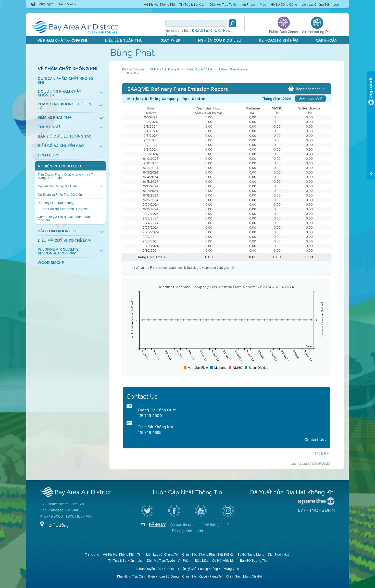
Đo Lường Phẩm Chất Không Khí (59, 93)
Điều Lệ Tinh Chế (204, 30)
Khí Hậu (223, 30)
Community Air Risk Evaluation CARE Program (64, 218)
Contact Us (314, 439)
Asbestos (171, 35)
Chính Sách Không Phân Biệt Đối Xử (208, 554)
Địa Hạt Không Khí (133, 69)
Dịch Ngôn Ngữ (279, 554)
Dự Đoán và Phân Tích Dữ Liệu (60, 194)
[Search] (232, 23)
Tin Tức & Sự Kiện (192, 4)
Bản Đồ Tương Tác (253, 560)
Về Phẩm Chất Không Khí (62, 40)
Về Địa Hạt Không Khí (159, 4)
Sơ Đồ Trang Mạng (251, 554)
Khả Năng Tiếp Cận (131, 576)
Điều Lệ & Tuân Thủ (124, 40)
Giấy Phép (170, 40)
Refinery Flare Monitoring (55, 202)
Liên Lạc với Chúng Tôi (162, 554)
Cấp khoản (327, 40)
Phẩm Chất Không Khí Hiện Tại (64, 106)
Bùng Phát (133, 73)
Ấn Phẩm (248, 4)
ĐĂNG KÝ (157, 525)
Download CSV (310, 98)
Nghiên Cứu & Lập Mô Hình (57, 186)
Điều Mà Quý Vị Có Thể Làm (64, 240)
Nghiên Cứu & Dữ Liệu (219, 40)
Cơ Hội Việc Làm (224, 560)
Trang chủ (92, 554)
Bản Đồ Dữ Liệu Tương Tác (64, 136)
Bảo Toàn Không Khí (58, 231)
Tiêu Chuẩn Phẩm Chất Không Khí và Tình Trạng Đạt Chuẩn (67, 176)
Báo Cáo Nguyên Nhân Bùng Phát (66, 209)
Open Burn (48, 155)
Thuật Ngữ (49, 127)
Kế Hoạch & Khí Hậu (278, 40)
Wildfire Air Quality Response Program (58, 251)
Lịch (140, 560)
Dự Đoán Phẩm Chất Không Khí (65, 80)
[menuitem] (159, 4)
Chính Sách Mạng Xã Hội (244, 576)
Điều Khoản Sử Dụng (163, 576)
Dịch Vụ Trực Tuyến (224, 4)
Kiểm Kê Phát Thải (55, 117)
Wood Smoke (51, 263)
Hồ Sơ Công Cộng (284, 4)
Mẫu (263, 4)
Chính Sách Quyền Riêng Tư (202, 576)
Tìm (140, 554)
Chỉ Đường (58, 525)
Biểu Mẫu (201, 560)
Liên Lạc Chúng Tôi (315, 4)
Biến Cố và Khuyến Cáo (61, 146)
